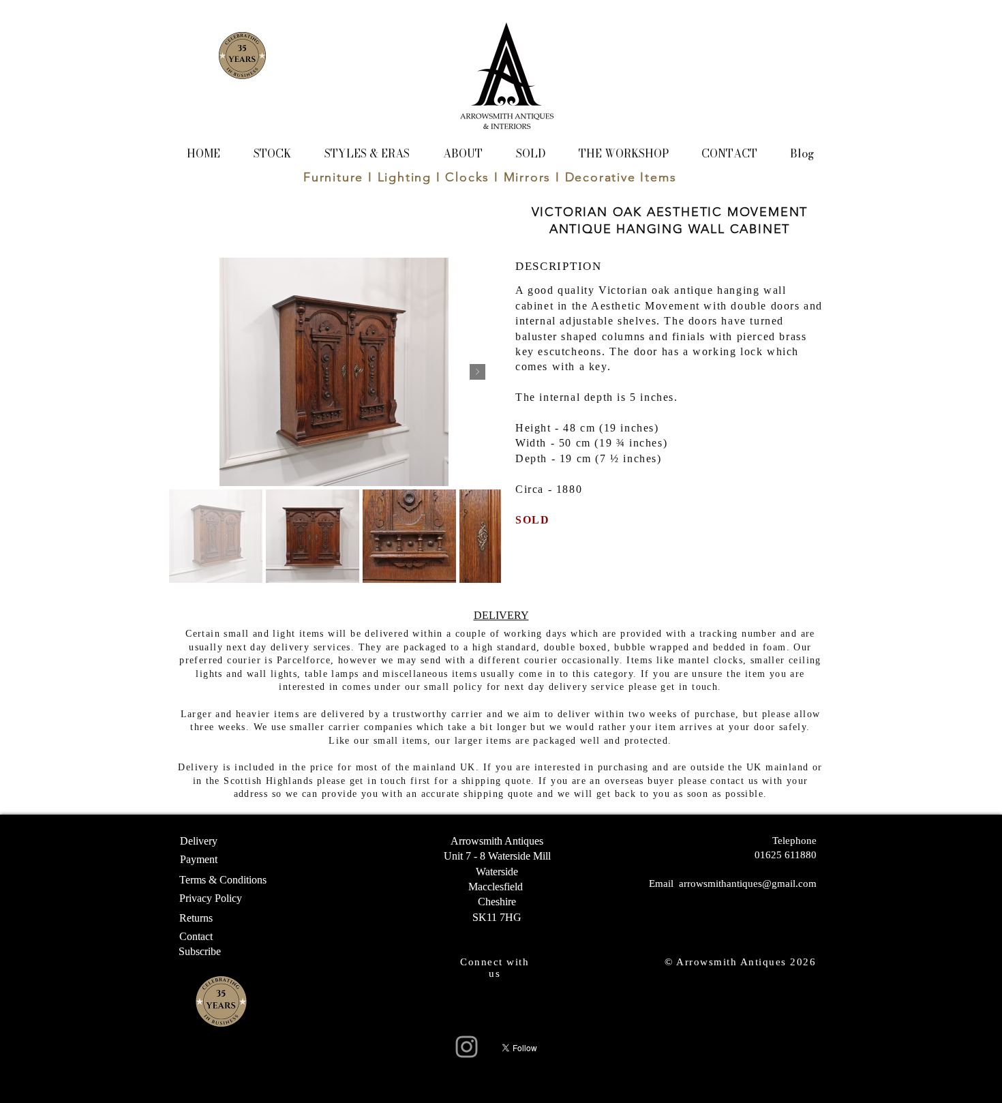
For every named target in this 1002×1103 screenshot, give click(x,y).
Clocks (467, 177)
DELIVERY (501, 615)
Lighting (404, 177)
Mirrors (527, 177)
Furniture (333, 177)
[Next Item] (477, 372)
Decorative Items (621, 177)
